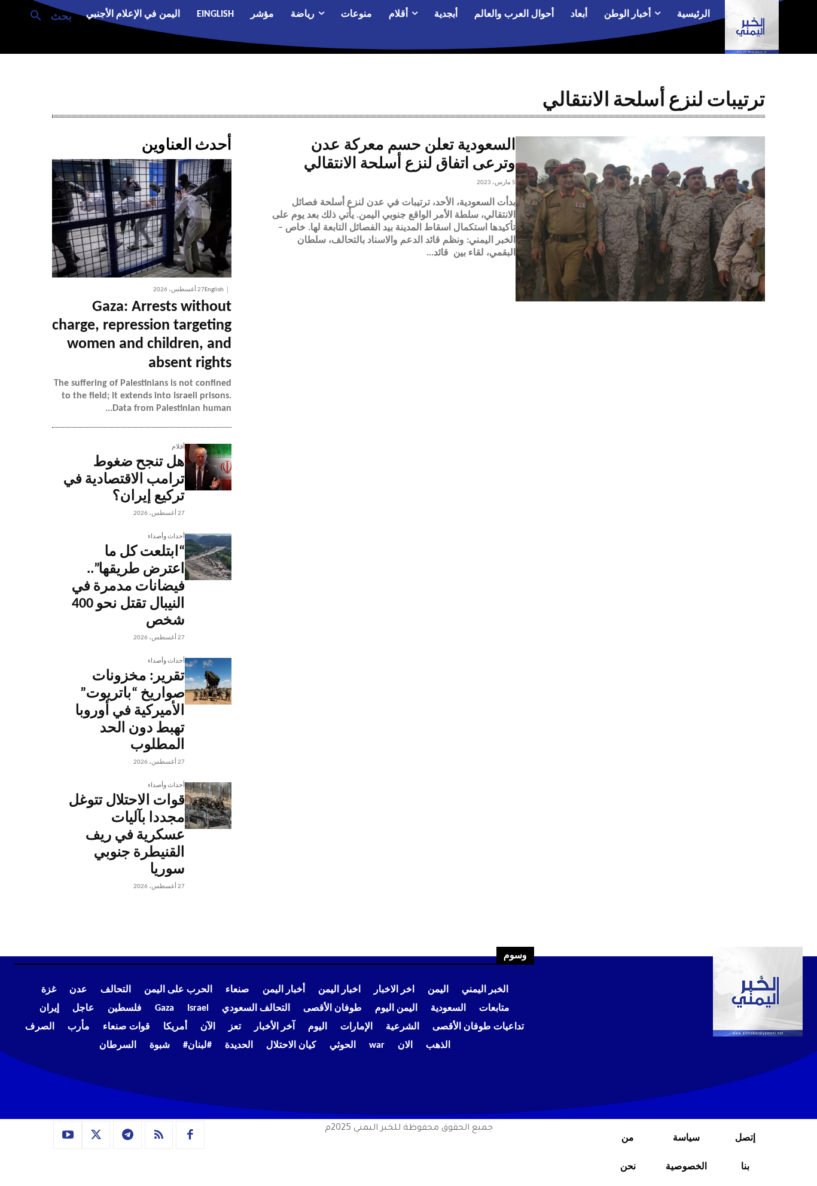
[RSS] (159, 1135)
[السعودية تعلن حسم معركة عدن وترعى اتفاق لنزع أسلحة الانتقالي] (640, 218)
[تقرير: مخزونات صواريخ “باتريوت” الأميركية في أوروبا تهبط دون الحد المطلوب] (208, 681)
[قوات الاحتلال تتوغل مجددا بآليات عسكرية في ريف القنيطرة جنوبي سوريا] (208, 805)
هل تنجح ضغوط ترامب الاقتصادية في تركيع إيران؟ (124, 479)
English (214, 289)
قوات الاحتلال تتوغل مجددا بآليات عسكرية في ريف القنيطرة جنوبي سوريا (127, 835)
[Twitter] (96, 1135)
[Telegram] (127, 1135)
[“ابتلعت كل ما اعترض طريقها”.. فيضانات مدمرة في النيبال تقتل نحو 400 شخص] (208, 556)
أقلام (178, 447)
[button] (46, 15)
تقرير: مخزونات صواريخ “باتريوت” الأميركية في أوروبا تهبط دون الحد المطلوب (130, 710)
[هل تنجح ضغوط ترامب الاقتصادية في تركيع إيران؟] (208, 467)
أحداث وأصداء (166, 536)
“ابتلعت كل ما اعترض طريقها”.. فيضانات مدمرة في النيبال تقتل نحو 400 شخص (128, 586)
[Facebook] (190, 1135)
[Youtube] (67, 1135)
